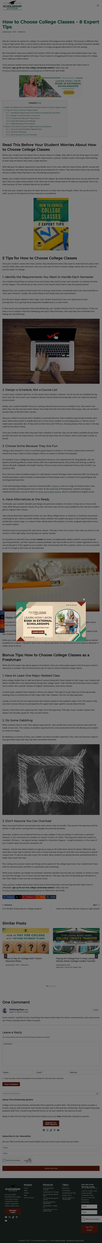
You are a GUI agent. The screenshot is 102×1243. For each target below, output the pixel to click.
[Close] (84, 599)
